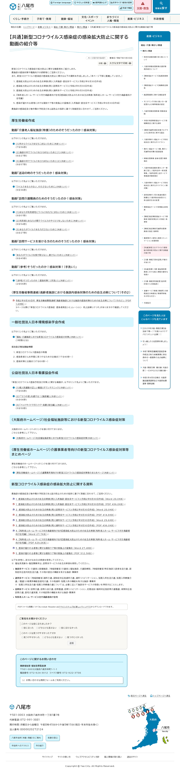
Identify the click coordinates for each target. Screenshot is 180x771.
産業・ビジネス (136, 19)
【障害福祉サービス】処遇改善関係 (156, 77)
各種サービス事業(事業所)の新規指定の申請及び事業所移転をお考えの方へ (156, 293)
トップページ (29, 27)
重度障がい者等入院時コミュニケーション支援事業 (156, 239)
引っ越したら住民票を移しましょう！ (155, 342)
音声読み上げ (101, 2)
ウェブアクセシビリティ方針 (87, 757)
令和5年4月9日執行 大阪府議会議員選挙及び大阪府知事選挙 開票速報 (155, 381)
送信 (72, 643)
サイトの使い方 (64, 757)
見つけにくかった (75, 637)
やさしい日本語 (83, 2)
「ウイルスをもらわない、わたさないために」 (41, 187)
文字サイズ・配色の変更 (122, 2)
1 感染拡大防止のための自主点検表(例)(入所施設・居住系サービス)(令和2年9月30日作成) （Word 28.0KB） (69, 499)
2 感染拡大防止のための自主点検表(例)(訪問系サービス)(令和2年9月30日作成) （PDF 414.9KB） (65, 515)
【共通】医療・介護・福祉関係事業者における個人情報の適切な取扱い (156, 271)
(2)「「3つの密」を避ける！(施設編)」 (39, 396)
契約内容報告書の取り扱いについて (156, 58)
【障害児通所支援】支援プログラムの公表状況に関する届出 (156, 131)
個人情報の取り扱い (113, 757)
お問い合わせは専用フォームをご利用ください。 (48, 680)
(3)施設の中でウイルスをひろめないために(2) (44, 161)
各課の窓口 (53, 738)
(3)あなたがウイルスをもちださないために (41, 229)
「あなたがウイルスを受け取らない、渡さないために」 (46, 255)
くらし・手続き (21, 19)
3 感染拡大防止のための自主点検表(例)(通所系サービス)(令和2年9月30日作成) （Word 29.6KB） (65, 520)
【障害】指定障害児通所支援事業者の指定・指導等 (155, 230)
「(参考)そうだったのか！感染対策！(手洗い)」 (43, 281)
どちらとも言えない (47, 628)
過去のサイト (132, 757)
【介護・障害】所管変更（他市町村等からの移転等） (155, 283)
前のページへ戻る (139, 696)
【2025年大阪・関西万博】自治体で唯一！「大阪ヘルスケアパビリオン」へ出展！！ (155, 331)
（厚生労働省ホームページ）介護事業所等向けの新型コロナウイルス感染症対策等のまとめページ (65, 473)
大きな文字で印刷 (118, 63)
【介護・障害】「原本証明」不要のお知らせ (155, 261)
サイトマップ (47, 757)
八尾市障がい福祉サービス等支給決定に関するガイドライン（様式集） (156, 185)
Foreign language (62, 2)
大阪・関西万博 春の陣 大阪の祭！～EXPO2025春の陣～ (155, 369)
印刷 (100, 63)
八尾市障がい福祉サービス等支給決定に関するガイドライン (156, 141)
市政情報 (159, 19)
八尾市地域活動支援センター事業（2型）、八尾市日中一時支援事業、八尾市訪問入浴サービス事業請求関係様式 (156, 172)
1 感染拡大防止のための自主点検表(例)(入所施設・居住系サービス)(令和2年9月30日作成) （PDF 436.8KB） (70, 504)
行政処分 (147, 303)
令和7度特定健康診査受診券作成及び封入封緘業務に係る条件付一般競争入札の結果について (155, 356)
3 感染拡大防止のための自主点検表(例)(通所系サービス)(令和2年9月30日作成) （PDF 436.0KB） (65, 525)
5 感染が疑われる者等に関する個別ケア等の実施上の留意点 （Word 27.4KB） (54, 548)
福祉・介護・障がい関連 (64, 27)
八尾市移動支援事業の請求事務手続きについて (155, 68)
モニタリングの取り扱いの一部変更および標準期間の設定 (155, 103)
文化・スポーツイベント (90, 19)
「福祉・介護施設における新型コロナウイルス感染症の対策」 (48, 337)
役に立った (29, 628)
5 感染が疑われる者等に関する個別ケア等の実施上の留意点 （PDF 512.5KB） (54, 553)
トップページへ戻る (161, 696)
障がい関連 (82, 27)
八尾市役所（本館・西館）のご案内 (26, 738)
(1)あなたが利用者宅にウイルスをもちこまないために (46, 212)
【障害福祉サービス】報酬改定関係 (156, 87)
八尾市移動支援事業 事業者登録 (155, 112)
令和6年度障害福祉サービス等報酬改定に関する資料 (155, 122)
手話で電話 (127, 8)
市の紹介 (40, 746)
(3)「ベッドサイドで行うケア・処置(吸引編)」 (42, 405)
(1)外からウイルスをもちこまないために (40, 144)
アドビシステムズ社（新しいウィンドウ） (75, 607)
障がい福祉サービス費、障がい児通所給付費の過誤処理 (155, 150)
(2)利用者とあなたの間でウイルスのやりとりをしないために (50, 221)
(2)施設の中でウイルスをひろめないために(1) (43, 152)
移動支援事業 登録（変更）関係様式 (155, 160)
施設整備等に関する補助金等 (155, 95)
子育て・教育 (44, 19)
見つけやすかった (32, 637)
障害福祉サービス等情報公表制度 (156, 208)
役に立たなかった (69, 628)
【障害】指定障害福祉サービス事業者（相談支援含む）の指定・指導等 (156, 219)
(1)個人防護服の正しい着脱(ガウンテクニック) (43, 388)
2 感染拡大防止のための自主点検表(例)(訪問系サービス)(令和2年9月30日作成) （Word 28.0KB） (65, 510)
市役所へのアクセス (20, 746)
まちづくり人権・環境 (113, 19)
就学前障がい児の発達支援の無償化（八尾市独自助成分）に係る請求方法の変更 (155, 197)
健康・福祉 (67, 19)
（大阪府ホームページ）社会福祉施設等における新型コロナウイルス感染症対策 (57, 438)
